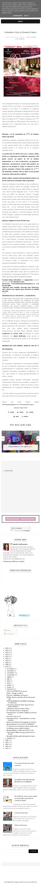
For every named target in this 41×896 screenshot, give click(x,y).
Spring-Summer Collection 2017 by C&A (20, 730)
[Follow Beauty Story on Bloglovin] (10, 616)
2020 (7, 660)
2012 (6, 748)
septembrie (11, 675)
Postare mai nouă (13, 519)
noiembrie (10, 671)
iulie (8, 679)
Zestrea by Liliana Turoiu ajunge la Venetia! (21, 722)
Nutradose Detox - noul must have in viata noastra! (21, 719)
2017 (6, 667)
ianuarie (10, 738)
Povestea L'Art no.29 (14, 716)
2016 (7, 740)
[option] (20, 442)
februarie (10, 689)
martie (9, 687)
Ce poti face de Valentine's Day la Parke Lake (22, 726)
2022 (7, 656)
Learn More (17, 16)
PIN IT (17, 416)
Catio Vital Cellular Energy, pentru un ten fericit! (21, 733)
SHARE (12, 412)
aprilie (9, 685)
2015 (6, 742)
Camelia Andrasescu (12, 37)
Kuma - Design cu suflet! (15, 693)
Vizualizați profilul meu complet (13, 561)
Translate (27, 531)
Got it (26, 16)
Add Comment (20, 39)
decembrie (11, 669)
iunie (9, 681)
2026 (7, 648)
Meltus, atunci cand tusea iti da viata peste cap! (21, 698)
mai (8, 683)
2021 (6, 658)
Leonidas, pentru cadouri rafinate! (18, 728)
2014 (7, 744)
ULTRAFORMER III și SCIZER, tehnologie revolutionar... (21, 702)
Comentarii (9, 634)
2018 (6, 664)
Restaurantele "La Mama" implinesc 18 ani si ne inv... (22, 713)
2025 (7, 650)
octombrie (10, 673)
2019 (7, 662)
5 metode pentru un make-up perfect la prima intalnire (20, 705)
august (9, 677)
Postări (8, 630)
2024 (7, 652)
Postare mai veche (27, 519)
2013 (7, 746)
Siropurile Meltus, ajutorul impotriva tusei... (21, 736)
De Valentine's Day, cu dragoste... (18, 710)
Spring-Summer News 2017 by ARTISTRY (20, 724)
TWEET (21, 412)
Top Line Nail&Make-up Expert (17, 695)
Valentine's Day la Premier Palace (18, 708)
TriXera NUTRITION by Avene (17, 691)
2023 (7, 654)
